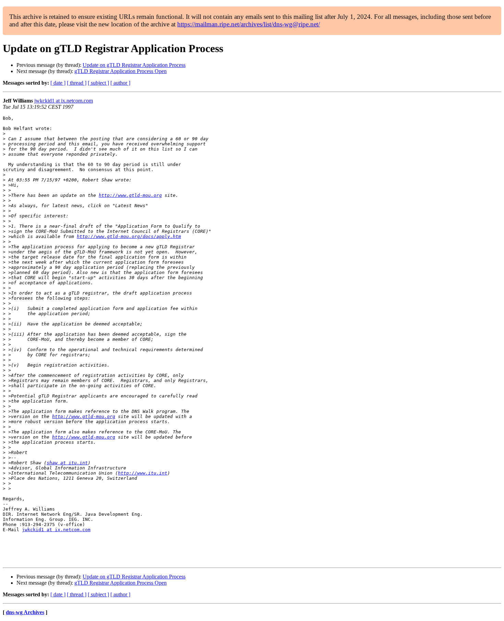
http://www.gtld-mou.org (130, 195)
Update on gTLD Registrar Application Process (134, 65)
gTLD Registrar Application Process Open (120, 71)
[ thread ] (76, 83)
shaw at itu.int (67, 462)
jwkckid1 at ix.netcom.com (63, 101)
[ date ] (57, 83)
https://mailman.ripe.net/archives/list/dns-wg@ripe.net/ (248, 24)
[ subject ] (98, 83)
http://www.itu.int (142, 473)
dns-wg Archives (25, 612)
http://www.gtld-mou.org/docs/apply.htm (129, 236)
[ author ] (120, 83)
